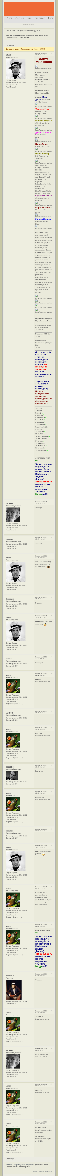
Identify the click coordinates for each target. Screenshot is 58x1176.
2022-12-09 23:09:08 (41, 54)
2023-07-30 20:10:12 (41, 1049)
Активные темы (28, 25)
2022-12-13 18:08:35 (41, 766)
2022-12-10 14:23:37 (41, 538)
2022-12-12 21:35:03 (41, 674)
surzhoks (9, 504)
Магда (8, 675)
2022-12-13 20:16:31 (41, 792)
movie (9, 36)
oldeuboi (9, 831)
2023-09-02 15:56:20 (41, 1122)
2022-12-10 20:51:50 (41, 616)
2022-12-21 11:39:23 (41, 846)
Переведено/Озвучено (23, 36)
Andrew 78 (10, 976)
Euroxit (9, 659)
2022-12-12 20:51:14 (41, 657)
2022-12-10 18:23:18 (41, 598)
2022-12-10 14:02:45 (41, 502)
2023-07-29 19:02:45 (41, 925)
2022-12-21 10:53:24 (41, 830)
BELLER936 (10, 767)
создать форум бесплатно (42, 1171)
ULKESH (9, 713)
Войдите (20, 31)
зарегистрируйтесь (33, 31)
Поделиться (39, 53)
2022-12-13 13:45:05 (41, 728)
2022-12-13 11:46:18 (41, 712)
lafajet (8, 55)
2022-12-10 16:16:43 (41, 556)
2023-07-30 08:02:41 (41, 974)
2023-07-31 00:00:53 (41, 1085)
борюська (10, 599)
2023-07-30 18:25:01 (41, 1011)
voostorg (9, 539)
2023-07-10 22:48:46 (41, 887)
